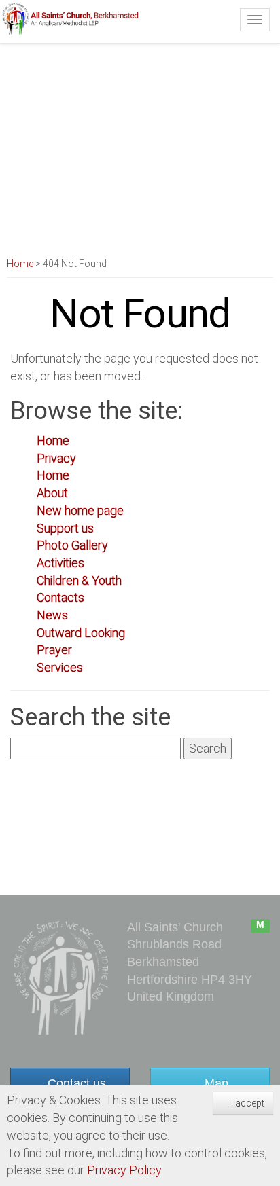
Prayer (54, 650)
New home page (80, 510)
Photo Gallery (72, 545)
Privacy (56, 458)
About (52, 493)
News (52, 615)
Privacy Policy (124, 1170)
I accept (246, 1103)
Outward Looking (81, 633)
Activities (60, 563)
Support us (65, 528)
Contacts (60, 597)
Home (20, 263)
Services (60, 667)
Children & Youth (79, 580)
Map (214, 1083)
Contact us (75, 1083)
